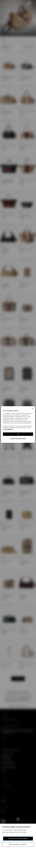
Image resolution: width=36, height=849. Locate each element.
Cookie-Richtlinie (8, 429)
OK (18, 434)
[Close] (18, 819)
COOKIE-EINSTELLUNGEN (18, 438)
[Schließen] (32, 408)
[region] (18, 424)
